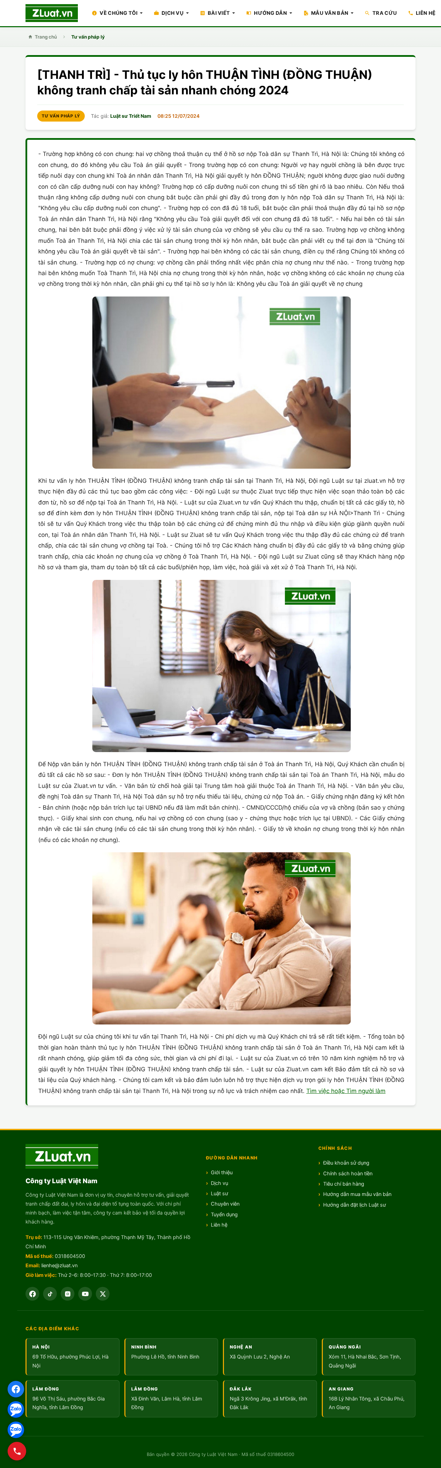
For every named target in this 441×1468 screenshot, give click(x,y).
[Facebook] (16, 1389)
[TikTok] (50, 1294)
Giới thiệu (222, 1172)
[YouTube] (85, 1294)
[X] (103, 1294)
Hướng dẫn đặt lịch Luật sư (354, 1205)
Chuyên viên (225, 1204)
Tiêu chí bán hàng (343, 1184)
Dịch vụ (219, 1183)
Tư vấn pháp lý (88, 37)
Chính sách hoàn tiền (347, 1173)
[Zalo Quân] (16, 1430)
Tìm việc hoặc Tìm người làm (346, 1090)
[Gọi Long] (17, 1451)
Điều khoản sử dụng (346, 1163)
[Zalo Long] (16, 1409)
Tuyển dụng (224, 1214)
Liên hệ (219, 1225)
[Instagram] (67, 1294)
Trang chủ (46, 37)
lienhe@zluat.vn (59, 1265)
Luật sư (219, 1193)
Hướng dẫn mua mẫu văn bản (357, 1194)
